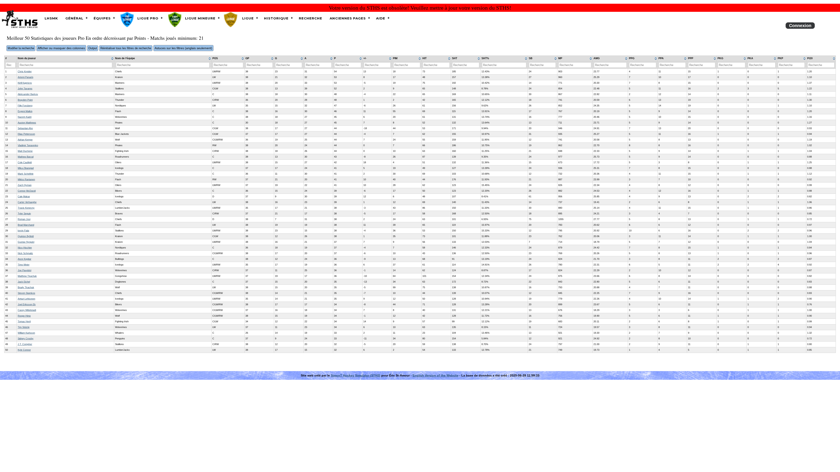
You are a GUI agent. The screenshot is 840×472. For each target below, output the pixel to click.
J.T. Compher (25, 344)
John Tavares (25, 88)
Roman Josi (24, 219)
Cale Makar (24, 196)
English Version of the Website (435, 375)
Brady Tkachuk (26, 287)
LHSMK (51, 18)
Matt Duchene (25, 151)
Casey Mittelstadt (27, 310)
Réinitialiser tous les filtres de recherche (125, 48)
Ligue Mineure (200, 18)
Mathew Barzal (25, 156)
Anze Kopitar (24, 259)
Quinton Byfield (26, 236)
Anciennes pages (348, 18)
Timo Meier (24, 264)
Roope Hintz (24, 315)
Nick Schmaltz (25, 253)
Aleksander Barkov (28, 94)
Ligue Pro (147, 18)
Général (74, 18)
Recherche (310, 18)
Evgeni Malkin (25, 111)
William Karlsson (26, 332)
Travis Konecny (26, 207)
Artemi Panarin (25, 77)
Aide (380, 18)
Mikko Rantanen (26, 179)
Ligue (248, 18)
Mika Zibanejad (26, 168)
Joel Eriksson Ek (27, 304)
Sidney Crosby (25, 338)
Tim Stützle (24, 327)
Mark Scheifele (25, 173)
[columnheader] (65, 58)
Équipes (102, 18)
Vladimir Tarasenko (28, 145)
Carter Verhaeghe (27, 202)
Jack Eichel (24, 281)
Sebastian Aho (25, 128)
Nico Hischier (25, 247)
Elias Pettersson (26, 134)
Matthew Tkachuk (27, 276)
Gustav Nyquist (26, 242)
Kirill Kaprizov (25, 83)
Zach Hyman (25, 185)
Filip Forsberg (25, 105)
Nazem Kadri (25, 117)
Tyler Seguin (24, 213)
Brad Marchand (26, 225)
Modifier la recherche (21, 48)
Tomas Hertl (24, 321)
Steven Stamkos (26, 293)
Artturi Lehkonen (26, 298)
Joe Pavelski (24, 270)
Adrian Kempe (25, 139)
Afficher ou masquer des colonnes (61, 48)
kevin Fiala (23, 230)
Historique (276, 18)
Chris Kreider (25, 71)
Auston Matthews (27, 122)
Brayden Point (25, 100)
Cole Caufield (25, 162)
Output (92, 48)
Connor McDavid (27, 190)
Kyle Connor (24, 350)
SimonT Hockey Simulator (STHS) (355, 375)
